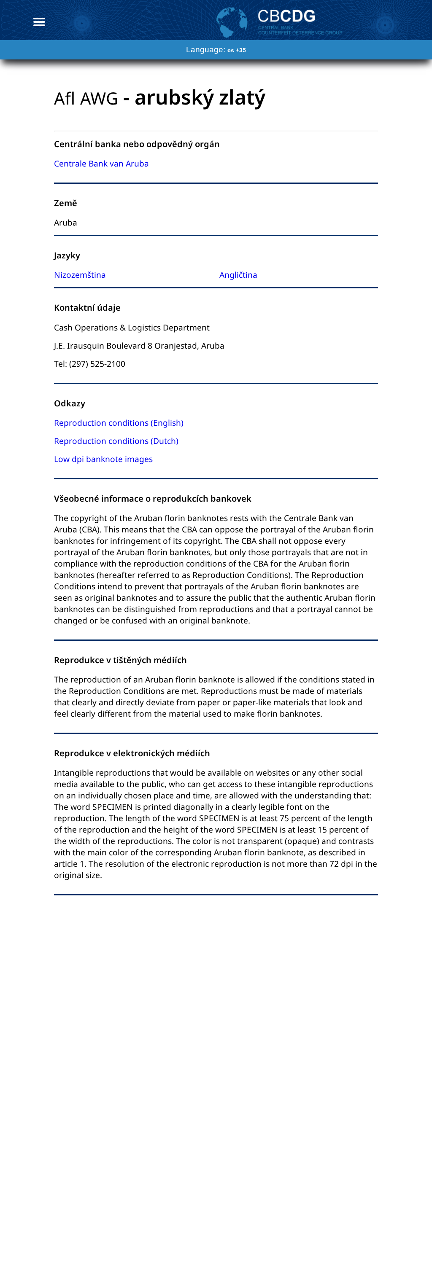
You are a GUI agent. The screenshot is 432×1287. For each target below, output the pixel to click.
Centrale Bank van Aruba (101, 163)
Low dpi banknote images (103, 459)
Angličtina (238, 275)
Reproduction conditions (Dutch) (116, 441)
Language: (216, 49)
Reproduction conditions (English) (119, 423)
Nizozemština (80, 275)
